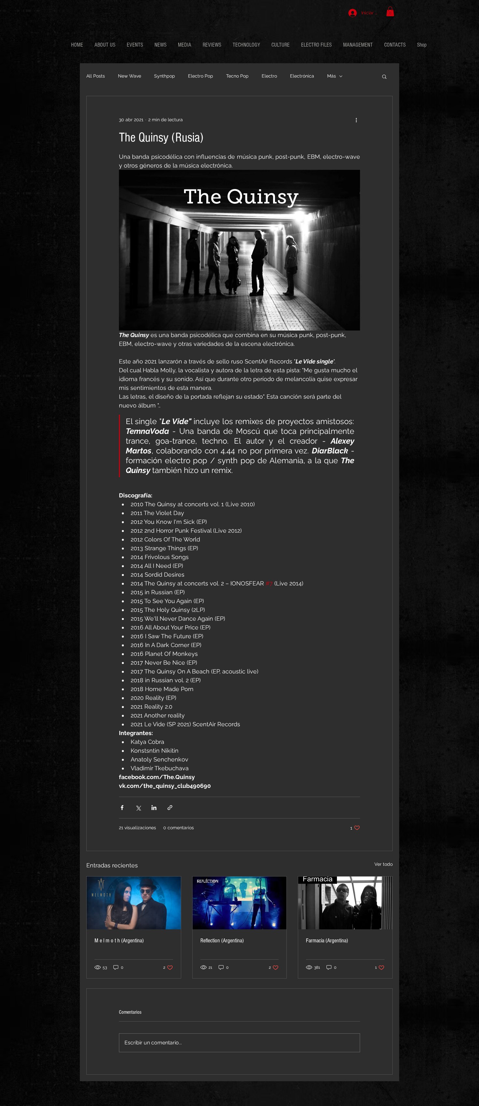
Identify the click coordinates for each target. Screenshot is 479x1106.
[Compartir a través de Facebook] (122, 807)
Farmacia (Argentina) (327, 940)
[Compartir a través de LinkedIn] (154, 807)
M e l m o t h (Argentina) (119, 940)
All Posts (95, 76)
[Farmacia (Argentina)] (345, 903)
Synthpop (164, 76)
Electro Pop (200, 76)
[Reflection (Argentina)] (240, 903)
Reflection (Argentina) (222, 940)
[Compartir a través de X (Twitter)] (138, 807)
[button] (390, 11)
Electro (269, 76)
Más (331, 76)
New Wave (129, 76)
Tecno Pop (237, 76)
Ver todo (383, 864)
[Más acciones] (356, 120)
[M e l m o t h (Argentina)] (134, 903)
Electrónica (302, 76)
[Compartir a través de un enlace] (170, 807)
